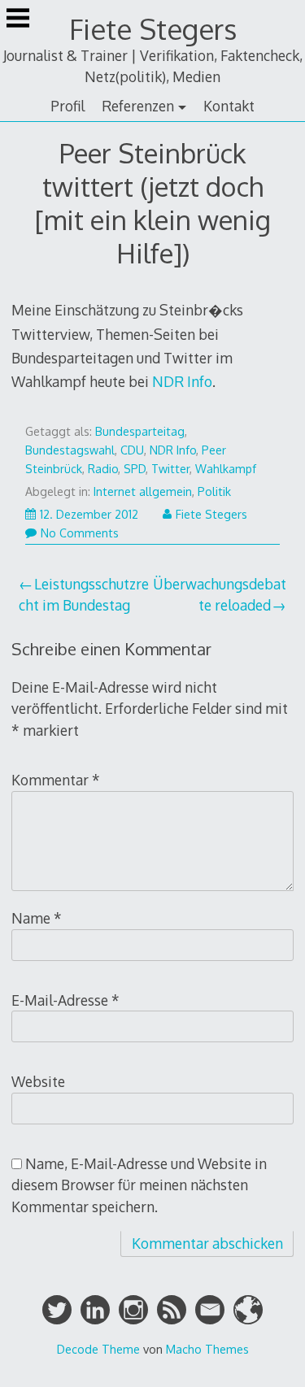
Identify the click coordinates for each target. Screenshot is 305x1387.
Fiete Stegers (153, 28)
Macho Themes (207, 1348)
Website (38, 1081)
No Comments (80, 533)
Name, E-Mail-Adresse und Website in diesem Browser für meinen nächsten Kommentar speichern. (139, 1184)
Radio (103, 469)
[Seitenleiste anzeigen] (18, 20)
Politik (214, 491)
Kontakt (229, 106)
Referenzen (138, 106)
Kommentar (55, 780)
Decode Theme (98, 1348)
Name (36, 918)
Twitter (170, 469)
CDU (132, 450)
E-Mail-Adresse (65, 1000)
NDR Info (182, 381)
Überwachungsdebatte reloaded (219, 594)
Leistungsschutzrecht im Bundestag (84, 594)
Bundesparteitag (140, 431)
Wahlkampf (225, 469)
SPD (135, 469)
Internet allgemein (143, 491)
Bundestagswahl (70, 450)
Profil (67, 106)
